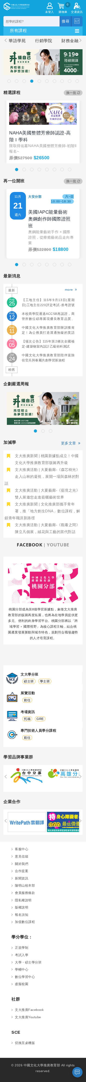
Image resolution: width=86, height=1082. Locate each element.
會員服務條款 (25, 893)
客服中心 (21, 849)
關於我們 (21, 864)
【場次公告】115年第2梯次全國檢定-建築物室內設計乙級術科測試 (48, 343)
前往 (27, 700)
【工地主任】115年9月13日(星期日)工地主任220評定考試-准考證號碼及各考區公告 (48, 303)
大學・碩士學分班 (28, 962)
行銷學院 (43, 40)
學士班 (45, 681)
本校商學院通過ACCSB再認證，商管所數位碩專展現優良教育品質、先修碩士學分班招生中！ (48, 317)
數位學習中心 (25, 977)
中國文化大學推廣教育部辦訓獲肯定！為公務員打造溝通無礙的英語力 (48, 330)
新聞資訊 (21, 878)
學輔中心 (21, 969)
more (70, 289)
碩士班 (29, 681)
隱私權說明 (23, 900)
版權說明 (21, 907)
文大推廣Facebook (29, 1010)
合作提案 (21, 871)
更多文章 (69, 443)
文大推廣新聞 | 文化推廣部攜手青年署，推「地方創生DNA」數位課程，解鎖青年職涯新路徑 (42, 511)
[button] (9, 81)
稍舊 (11, 369)
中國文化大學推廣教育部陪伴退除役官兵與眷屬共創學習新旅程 (48, 357)
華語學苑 (17, 40)
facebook (29, 545)
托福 (27, 719)
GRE (40, 719)
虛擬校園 (21, 984)
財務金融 (69, 40)
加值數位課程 (25, 922)
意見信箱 (21, 856)
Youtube (58, 545)
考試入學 (21, 955)
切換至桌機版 (25, 1043)
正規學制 (21, 947)
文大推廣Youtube (28, 1017)
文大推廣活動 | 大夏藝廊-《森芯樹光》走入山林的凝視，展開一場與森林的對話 (42, 476)
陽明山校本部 (25, 885)
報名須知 (21, 915)
